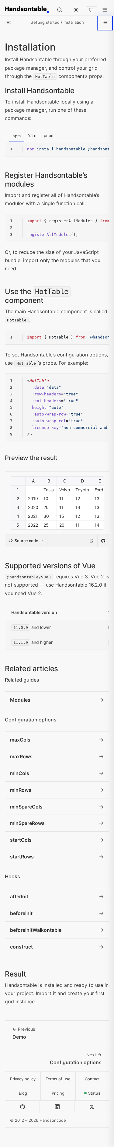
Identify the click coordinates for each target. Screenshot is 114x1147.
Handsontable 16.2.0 (78, 585)
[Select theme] (76, 9)
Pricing (58, 1093)
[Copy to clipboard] (100, 151)
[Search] (59, 9)
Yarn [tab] (32, 135)
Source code (26, 540)
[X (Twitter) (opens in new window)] (91, 1107)
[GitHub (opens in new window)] (22, 1107)
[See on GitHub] (103, 541)
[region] (57, 149)
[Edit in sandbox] (91, 541)
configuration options (82, 355)
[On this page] (105, 22)
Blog (23, 1093)
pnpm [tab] (49, 135)
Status (98, 1095)
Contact (92, 1078)
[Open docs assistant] (91, 9)
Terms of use (58, 1078)
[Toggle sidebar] (9, 22)
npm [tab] (16, 135)
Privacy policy (23, 1078)
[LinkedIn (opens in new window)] (57, 1107)
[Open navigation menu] (105, 9)
